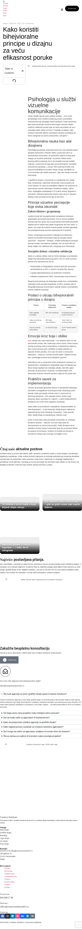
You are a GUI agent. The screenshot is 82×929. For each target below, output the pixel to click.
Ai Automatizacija (10, 876)
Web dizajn (8, 871)
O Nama (7, 879)
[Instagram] (7, 916)
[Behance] (22, 916)
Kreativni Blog (9, 882)
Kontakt (7, 887)
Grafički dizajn (9, 874)
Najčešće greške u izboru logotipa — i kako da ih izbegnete (16, 547)
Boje (30, 341)
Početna (7, 868)
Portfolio (7, 884)
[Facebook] (2, 916)
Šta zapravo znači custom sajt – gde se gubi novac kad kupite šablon (62, 504)
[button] (22, 71)
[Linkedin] (12, 916)
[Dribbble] (17, 916)
